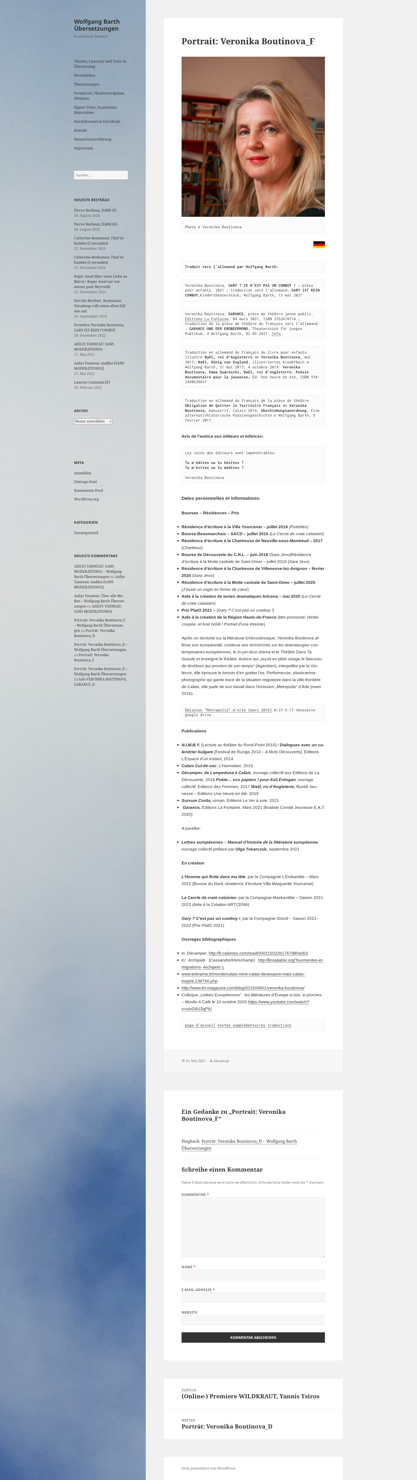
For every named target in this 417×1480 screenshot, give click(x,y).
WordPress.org (86, 499)
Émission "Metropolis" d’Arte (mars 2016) (228, 710)
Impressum (83, 148)
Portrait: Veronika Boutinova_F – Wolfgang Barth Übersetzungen (99, 625)
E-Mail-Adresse (198, 1289)
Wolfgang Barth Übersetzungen (97, 24)
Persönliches (84, 75)
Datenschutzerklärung (92, 139)
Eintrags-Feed (85, 481)
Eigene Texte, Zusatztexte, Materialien (95, 110)
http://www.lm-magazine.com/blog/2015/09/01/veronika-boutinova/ (243, 988)
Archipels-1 (213, 967)
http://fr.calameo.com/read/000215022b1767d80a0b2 (258, 953)
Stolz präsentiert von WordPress (208, 1468)
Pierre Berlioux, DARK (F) (95, 210)
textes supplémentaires (241, 1025)
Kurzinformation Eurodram (97, 121)
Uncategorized (86, 532)
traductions (279, 1025)
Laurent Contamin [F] (92, 382)
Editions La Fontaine (206, 319)
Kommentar (195, 1194)
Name (189, 1267)
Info (276, 333)
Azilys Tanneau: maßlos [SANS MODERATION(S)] (99, 581)
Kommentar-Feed (88, 490)
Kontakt (80, 130)
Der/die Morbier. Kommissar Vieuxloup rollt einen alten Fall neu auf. (99, 305)
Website (189, 1312)
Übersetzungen (86, 84)
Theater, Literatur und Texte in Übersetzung (100, 64)
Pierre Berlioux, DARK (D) (95, 224)
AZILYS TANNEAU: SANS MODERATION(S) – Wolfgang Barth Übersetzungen (98, 571)
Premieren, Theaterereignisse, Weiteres (99, 96)
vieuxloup (221, 1060)
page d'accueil (200, 1025)
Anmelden (82, 473)
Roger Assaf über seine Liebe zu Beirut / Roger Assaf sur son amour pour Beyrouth (100, 281)
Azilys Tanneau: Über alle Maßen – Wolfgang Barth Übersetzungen (99, 601)
